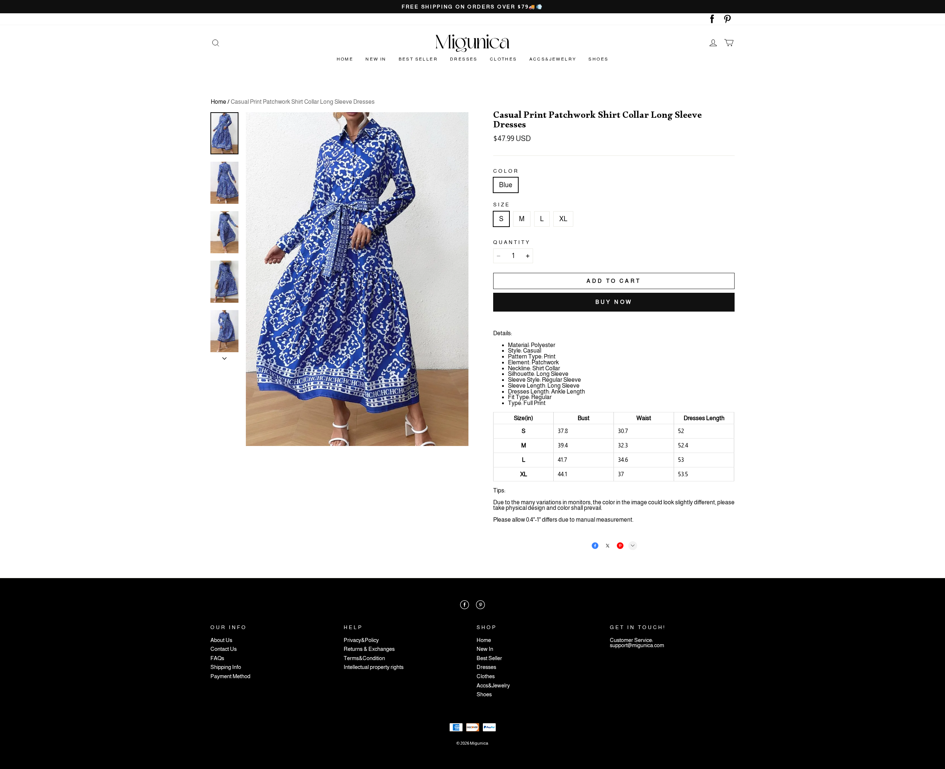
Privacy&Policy (361, 640)
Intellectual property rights (373, 667)
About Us (221, 640)
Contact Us (223, 649)
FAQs (217, 658)
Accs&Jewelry (553, 59)
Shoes (598, 59)
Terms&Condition (364, 658)
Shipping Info (225, 667)
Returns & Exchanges (369, 649)
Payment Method (230, 676)
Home (345, 59)
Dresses (464, 59)
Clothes (503, 59)
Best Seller (418, 59)
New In (375, 59)
